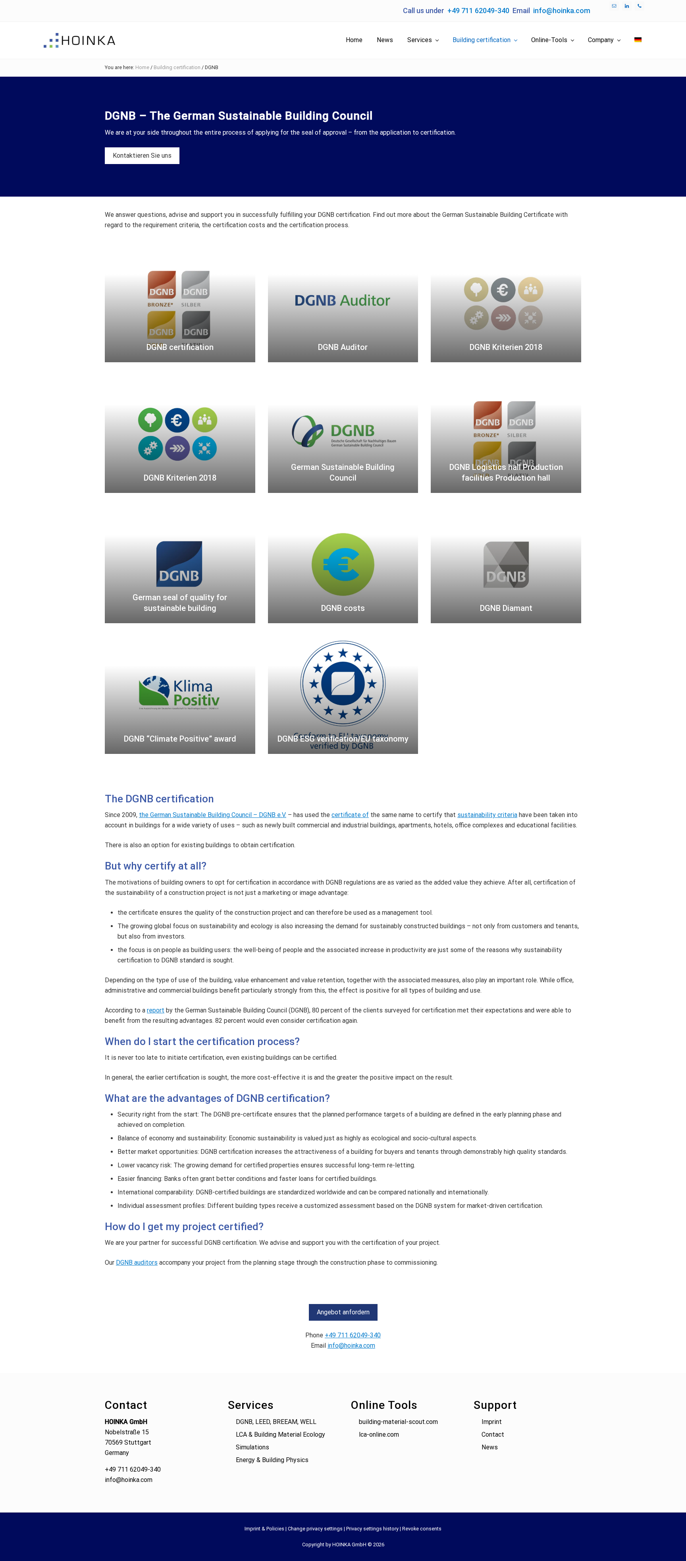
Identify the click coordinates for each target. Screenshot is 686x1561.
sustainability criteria (487, 815)
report (155, 1010)
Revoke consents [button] (421, 1529)
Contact (493, 1434)
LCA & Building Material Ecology (280, 1434)
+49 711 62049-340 (478, 10)
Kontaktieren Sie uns (142, 155)
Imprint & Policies (264, 1529)
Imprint (492, 1422)
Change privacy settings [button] (315, 1529)
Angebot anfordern (343, 1312)
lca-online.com (379, 1434)
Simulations (252, 1447)
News (490, 1447)
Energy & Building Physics (272, 1460)
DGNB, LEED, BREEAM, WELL (276, 1422)
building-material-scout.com (398, 1422)
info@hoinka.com (561, 10)
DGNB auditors (137, 1262)
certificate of (350, 815)
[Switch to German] (638, 40)
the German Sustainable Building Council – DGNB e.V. (212, 815)
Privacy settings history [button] (372, 1529)
